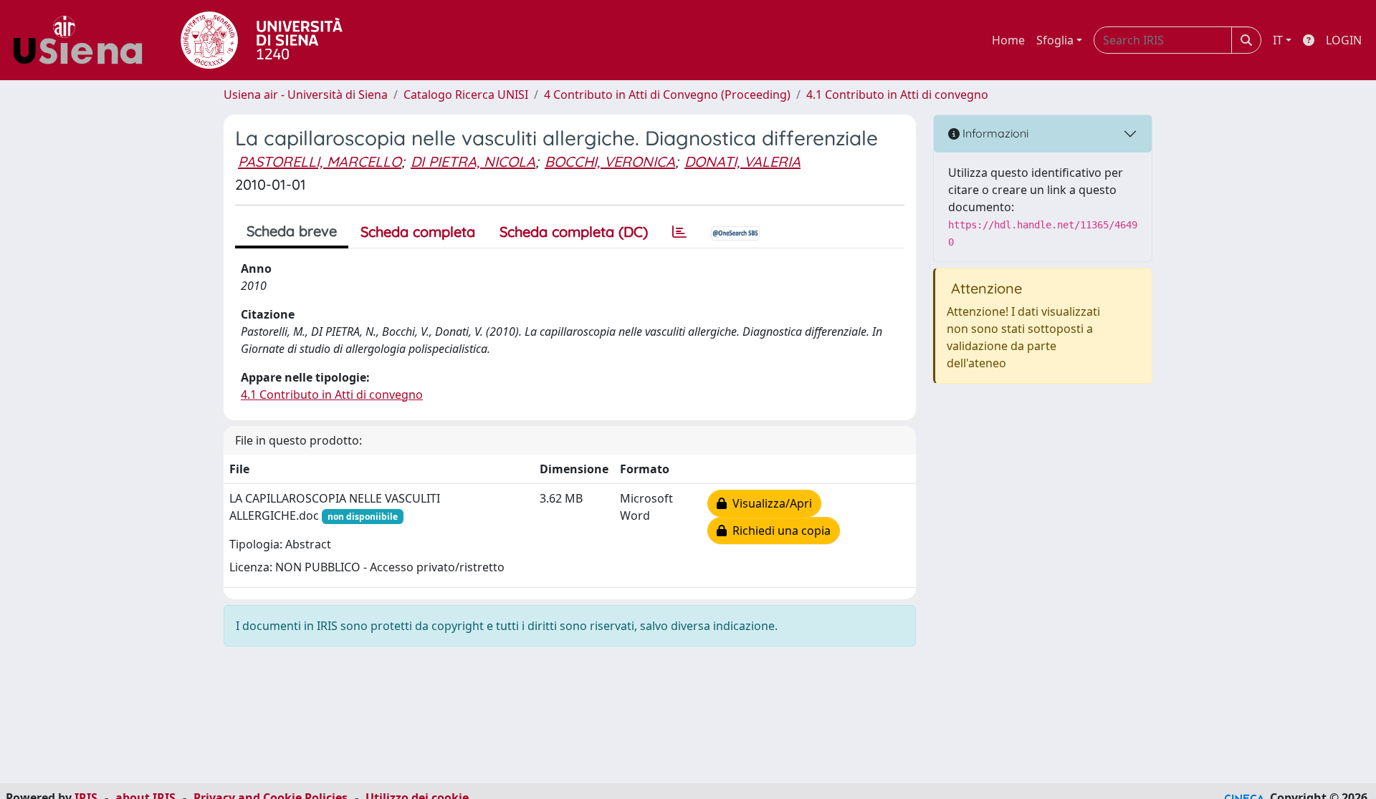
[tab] (679, 232)
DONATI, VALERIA (742, 161)
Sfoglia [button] (1055, 40)
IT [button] (1278, 40)
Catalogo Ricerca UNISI (465, 94)
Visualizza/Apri (769, 503)
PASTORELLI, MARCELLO (319, 161)
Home (1008, 40)
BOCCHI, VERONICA (610, 161)
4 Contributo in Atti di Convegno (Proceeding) (667, 94)
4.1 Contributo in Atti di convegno (897, 94)
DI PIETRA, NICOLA (473, 161)
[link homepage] (83, 40)
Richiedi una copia (779, 530)
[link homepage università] (261, 40)
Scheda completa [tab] (417, 232)
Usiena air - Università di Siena (306, 94)
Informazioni (994, 133)
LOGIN (1344, 40)
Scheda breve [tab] (292, 231)
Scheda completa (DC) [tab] (574, 232)
